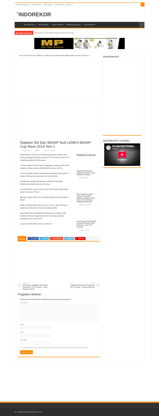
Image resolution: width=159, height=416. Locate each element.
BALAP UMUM (57, 25)
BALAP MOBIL (43, 25)
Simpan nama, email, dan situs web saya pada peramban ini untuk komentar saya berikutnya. (55, 348)
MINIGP (40, 55)
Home (19, 24)
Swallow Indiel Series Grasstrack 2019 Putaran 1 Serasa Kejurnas (82, 285)
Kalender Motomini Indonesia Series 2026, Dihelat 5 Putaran (86, 173)
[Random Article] (141, 25)
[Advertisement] (59, 77)
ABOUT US (69, 5)
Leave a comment (49, 150)
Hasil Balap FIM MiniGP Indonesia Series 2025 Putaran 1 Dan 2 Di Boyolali (86, 224)
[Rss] (121, 4)
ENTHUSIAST (48, 5)
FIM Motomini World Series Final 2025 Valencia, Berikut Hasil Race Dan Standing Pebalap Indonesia (86, 198)
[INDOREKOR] (34, 14)
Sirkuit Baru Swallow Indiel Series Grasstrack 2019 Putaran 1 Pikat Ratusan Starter (35, 286)
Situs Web (23, 340)
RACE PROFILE (89, 25)
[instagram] (128, 4)
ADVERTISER (59, 5)
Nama (22, 324)
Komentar (24, 302)
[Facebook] (123, 4)
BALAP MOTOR (29, 25)
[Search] (142, 5)
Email (22, 332)
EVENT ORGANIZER (22, 5)
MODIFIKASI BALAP (73, 25)
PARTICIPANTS (36, 5)
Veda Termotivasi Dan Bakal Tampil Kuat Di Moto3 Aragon (54, 33)
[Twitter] (125, 4)
